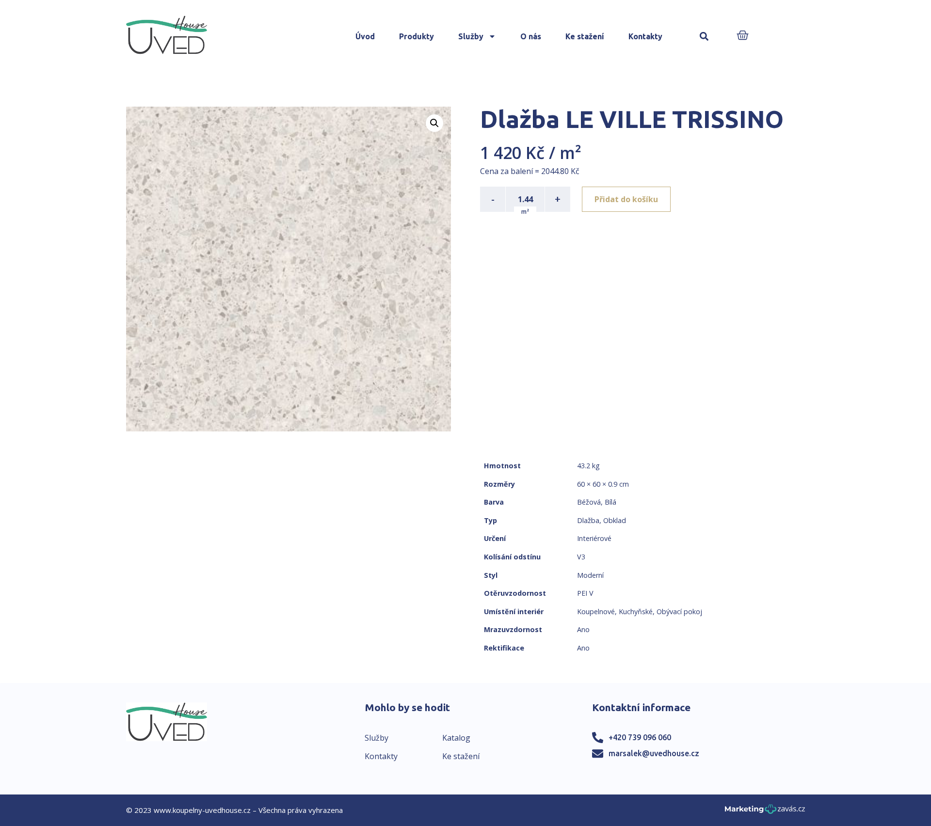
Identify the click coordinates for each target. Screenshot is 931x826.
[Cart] (743, 36)
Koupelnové (596, 611)
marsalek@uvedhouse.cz (654, 753)
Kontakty (645, 36)
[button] (704, 37)
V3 (581, 556)
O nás (530, 36)
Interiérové (594, 538)
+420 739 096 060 (640, 737)
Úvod (365, 36)
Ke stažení (584, 36)
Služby (470, 36)
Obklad (614, 520)
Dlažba (588, 520)
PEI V (585, 593)
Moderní (590, 575)
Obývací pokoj (679, 611)
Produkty (416, 36)
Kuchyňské (636, 611)
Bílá (610, 502)
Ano (583, 629)
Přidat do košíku (626, 199)
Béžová (589, 502)
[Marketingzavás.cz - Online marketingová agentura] (765, 812)
